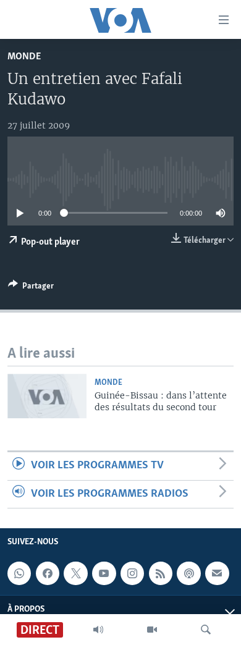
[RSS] (160, 573)
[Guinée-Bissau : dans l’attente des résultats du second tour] (47, 396)
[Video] (152, 629)
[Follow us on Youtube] (104, 573)
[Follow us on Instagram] (132, 573)
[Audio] (98, 629)
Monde (24, 56)
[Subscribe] (217, 573)
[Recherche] (205, 629)
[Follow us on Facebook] (47, 573)
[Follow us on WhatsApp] (19, 573)
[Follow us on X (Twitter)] (75, 573)
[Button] (31, 288)
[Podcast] (188, 573)
